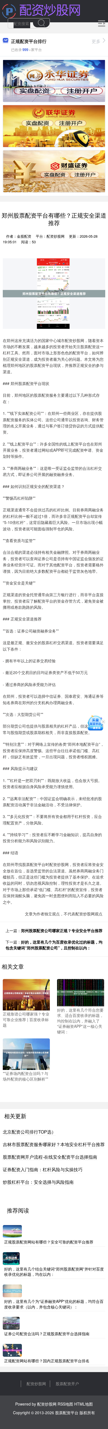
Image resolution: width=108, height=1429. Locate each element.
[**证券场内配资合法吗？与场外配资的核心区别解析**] (26, 1053)
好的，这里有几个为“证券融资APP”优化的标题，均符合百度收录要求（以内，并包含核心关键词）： (54, 1304)
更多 (96, 41)
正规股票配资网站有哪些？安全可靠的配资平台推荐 (48, 1242)
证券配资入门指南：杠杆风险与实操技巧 (43, 1169)
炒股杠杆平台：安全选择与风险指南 (38, 1182)
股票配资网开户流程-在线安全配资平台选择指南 (50, 1157)
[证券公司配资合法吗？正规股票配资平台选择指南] (11, 1322)
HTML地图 (83, 1404)
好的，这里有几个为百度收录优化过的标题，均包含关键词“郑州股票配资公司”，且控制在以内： (54, 945)
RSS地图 (65, 1404)
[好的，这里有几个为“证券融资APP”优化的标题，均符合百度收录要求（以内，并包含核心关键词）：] (12, 1290)
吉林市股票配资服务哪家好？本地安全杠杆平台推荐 (54, 1144)
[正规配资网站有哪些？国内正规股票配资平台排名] (12, 1349)
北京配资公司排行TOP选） (29, 1132)
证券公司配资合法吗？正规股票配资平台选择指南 (46, 1333)
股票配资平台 (66, 1412)
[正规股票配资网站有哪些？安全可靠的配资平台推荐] (12, 1231)
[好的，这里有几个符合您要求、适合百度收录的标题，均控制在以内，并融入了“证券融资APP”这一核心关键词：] (80, 992)
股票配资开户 (67, 1383)
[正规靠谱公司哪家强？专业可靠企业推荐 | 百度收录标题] (26, 994)
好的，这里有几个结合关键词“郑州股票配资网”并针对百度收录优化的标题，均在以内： (54, 1271)
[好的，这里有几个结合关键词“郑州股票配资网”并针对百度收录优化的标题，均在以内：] (11, 1257)
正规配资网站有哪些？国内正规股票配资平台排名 (46, 1360)
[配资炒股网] (41, 10)
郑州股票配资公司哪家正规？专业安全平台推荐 (61, 930)
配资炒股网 (36, 1383)
